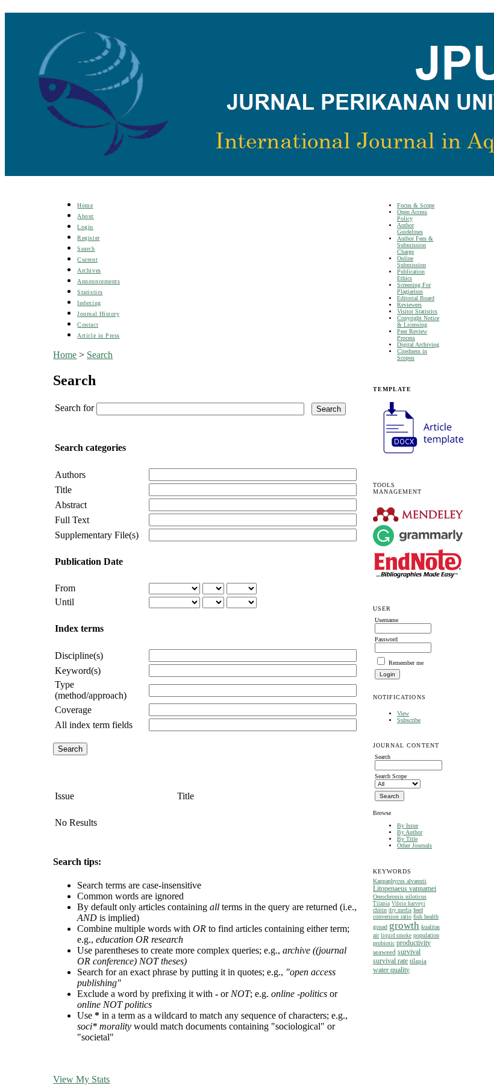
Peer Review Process (412, 334)
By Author (409, 832)
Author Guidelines (410, 228)
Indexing (89, 303)
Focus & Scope (415, 205)
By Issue (407, 825)
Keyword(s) (78, 670)
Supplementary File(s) (97, 535)
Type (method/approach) (91, 689)
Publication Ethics (411, 274)
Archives (89, 270)
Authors (70, 475)
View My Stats (81, 1079)
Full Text (72, 520)
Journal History (98, 313)
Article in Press (98, 335)
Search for (74, 408)
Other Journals (414, 845)
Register (88, 237)
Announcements (98, 281)
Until (64, 602)
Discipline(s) (79, 655)
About (85, 216)
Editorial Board (415, 298)
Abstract (71, 505)
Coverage (73, 710)
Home (85, 205)
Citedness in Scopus (412, 354)
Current (87, 259)
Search (86, 248)
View (403, 713)
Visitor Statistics (417, 311)
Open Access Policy (412, 215)
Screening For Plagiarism (414, 288)
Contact (87, 324)
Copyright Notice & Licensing (418, 321)
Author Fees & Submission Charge (415, 245)
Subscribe (409, 720)
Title (63, 490)
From (65, 588)
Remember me (406, 662)
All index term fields (94, 725)
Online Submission (411, 261)
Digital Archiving (418, 344)
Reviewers (409, 304)
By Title (407, 838)
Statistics (89, 292)
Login (85, 227)
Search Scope (391, 776)
